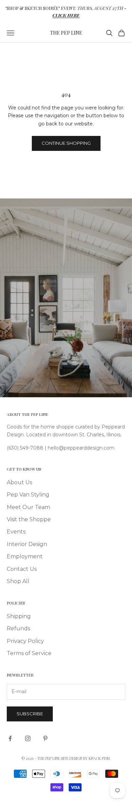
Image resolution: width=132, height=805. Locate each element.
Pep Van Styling (28, 494)
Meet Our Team (28, 507)
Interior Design (27, 544)
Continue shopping (66, 143)
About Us (19, 482)
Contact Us (22, 569)
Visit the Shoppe (29, 519)
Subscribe (30, 713)
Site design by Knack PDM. (86, 758)
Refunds (18, 628)
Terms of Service (29, 653)
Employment (25, 556)
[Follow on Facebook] (10, 738)
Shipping (19, 616)
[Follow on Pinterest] (45, 738)
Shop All (18, 581)
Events (16, 531)
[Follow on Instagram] (27, 738)
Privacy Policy (25, 641)
